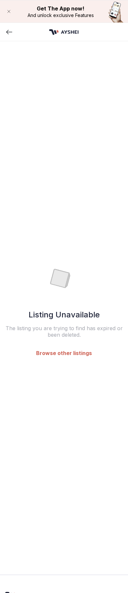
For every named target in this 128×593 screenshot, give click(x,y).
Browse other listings (64, 353)
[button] (64, 11)
